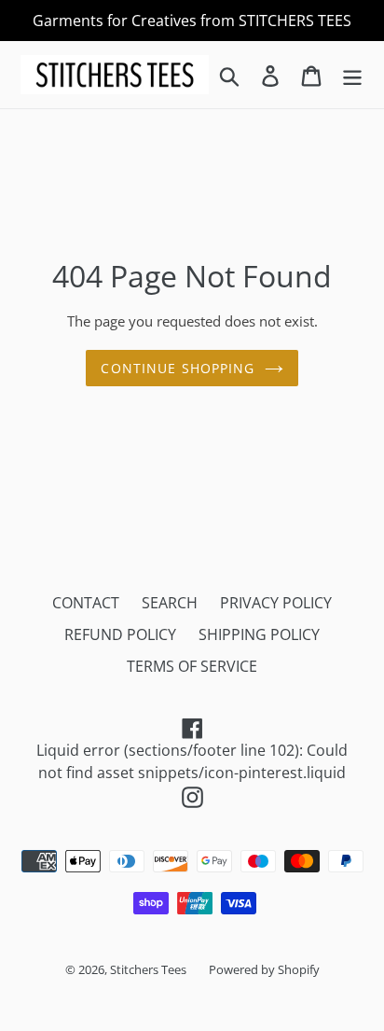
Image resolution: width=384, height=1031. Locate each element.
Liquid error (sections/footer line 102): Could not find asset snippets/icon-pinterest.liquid (199, 761)
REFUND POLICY (120, 634)
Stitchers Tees (148, 969)
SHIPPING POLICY (259, 634)
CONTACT (85, 602)
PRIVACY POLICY (276, 602)
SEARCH (170, 602)
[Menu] (352, 74)
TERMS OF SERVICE (192, 666)
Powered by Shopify (264, 969)
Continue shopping (177, 368)
